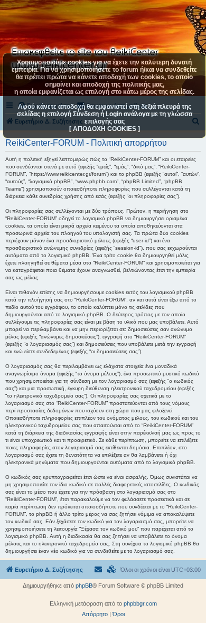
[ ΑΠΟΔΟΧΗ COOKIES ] (104, 129)
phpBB (84, 585)
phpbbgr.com (140, 603)
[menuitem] (112, 569)
